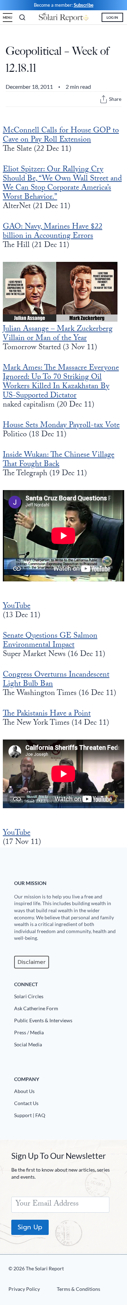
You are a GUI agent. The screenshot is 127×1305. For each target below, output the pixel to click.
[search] (22, 17)
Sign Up (30, 1227)
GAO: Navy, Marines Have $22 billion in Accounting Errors (52, 232)
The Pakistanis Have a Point (47, 714)
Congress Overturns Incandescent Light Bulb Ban (56, 680)
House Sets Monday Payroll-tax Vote (61, 425)
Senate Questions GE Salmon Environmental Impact (50, 641)
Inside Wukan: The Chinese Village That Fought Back (58, 460)
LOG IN (112, 17)
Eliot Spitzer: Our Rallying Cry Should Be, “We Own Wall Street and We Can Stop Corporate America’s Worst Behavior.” (62, 183)
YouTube (16, 606)
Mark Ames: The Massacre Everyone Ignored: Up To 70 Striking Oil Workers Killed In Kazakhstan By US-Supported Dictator (61, 382)
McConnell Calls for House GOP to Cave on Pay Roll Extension (61, 136)
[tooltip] (103, 99)
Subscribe (83, 5)
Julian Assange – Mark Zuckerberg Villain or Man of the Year (58, 334)
